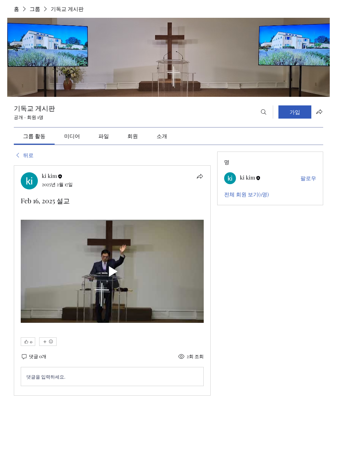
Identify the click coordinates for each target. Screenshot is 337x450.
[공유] (200, 176)
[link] (34, 135)
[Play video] (112, 271)
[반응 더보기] (48, 341)
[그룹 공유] (319, 112)
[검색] (264, 112)
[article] (112, 280)
